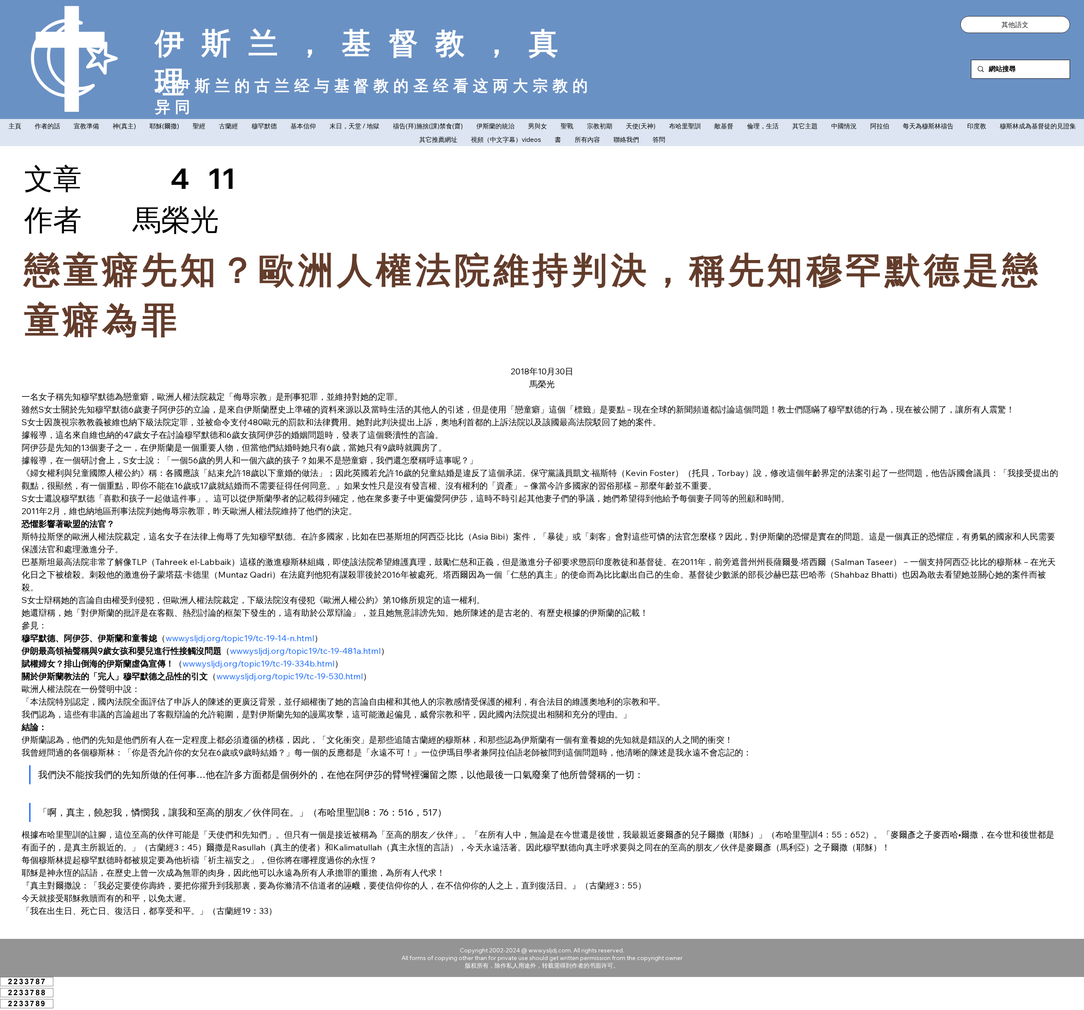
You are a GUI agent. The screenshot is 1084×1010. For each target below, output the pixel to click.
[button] (1015, 24)
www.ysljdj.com (549, 950)
